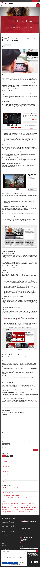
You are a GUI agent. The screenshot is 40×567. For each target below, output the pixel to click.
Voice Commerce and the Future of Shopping (11, 495)
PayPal (6, 509)
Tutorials (5, 476)
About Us (3, 543)
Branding (17, 503)
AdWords (8, 503)
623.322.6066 (29, 0)
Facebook (32, 503)
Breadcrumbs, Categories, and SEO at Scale (11, 487)
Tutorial (21, 511)
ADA (6, 503)
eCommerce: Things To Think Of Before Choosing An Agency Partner (16, 497)
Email (3, 432)
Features (4, 505)
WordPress (5, 481)
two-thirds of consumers (10, 377)
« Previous (4, 405)
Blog (3, 35)
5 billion (9, 280)
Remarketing (15, 509)
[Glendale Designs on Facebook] (32, 562)
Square (8, 511)
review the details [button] (28, 556)
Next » (36, 405)
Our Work (3, 541)
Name (3, 427)
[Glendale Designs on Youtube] (37, 562)
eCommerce (5, 464)
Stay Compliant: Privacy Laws (8, 492)
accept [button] (34, 556)
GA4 (8, 505)
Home (3, 537)
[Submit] (37, 551)
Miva (4, 469)
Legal (27, 505)
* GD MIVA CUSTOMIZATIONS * (9, 461)
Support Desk (35, 0)
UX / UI (4, 479)
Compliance (22, 503)
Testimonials (4, 545)
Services (24, 509)
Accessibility (3, 503)
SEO (20, 509)
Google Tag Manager (23, 505)
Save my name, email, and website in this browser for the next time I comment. (18, 441)
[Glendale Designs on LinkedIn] (34, 562)
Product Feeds (10, 509)
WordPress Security (4, 512)
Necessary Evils (6, 471)
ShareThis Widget (7, 44)
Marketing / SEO (8, 35)
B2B (14, 503)
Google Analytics (16, 505)
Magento (31, 505)
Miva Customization (22, 507)
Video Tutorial (28, 511)
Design (26, 503)
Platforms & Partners (5, 549)
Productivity (5, 474)
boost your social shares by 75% (16, 304)
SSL (10, 511)
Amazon (12, 503)
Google (11, 505)
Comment (4, 414)
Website (4, 437)
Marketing (5, 507)
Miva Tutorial (31, 507)
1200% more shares (9, 276)
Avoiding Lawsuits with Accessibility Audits (11, 490)
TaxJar (12, 511)
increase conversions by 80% (11, 319)
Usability (23, 511)
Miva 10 (14, 507)
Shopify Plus (29, 509)
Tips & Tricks (16, 511)
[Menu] (37, 3)
